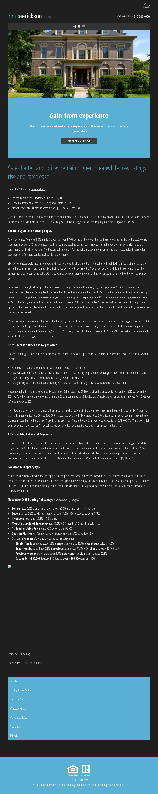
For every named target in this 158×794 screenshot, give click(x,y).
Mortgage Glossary (19, 708)
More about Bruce (79, 140)
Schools (14, 735)
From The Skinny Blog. (19, 654)
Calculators (15, 681)
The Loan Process (18, 699)
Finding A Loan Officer (21, 690)
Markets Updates (18, 717)
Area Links (15, 726)
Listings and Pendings (31, 663)
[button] (76, 26)
